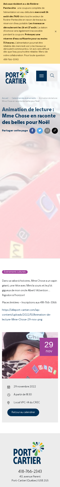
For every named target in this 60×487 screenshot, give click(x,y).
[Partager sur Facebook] (32, 131)
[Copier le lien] (55, 131)
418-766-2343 (30, 472)
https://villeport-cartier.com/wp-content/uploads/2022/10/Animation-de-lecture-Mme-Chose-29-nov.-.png (26, 315)
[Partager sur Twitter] (40, 131)
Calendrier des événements (24, 98)
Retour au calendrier (23, 412)
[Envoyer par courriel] (47, 131)
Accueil (5, 98)
